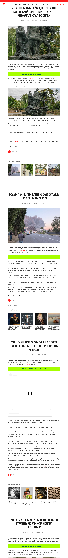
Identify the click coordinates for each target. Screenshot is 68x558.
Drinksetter (22, 1)
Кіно (33, 4)
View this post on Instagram (15, 397)
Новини (16, 4)
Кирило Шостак (26, 203)
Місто (20, 4)
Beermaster (30, 1)
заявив (23, 250)
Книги (36, 4)
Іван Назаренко (26, 532)
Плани (47, 4)
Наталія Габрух (25, 21)
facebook (39, 74)
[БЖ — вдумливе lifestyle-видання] (4, 4)
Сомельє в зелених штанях (42, 1)
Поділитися (14, 152)
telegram (43, 74)
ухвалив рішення (32, 78)
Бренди (29, 4)
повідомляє (27, 364)
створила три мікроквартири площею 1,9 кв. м (35, 466)
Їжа (43, 4)
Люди (24, 4)
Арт (40, 4)
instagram (33, 74)
